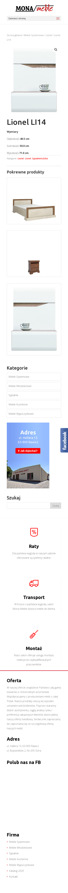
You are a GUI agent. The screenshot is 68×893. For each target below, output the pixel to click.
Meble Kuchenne (18, 404)
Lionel (49, 35)
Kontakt (13, 876)
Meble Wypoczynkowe (21, 413)
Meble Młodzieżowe (20, 386)
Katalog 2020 (16, 871)
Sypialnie (13, 395)
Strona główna (14, 35)
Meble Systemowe (34, 35)
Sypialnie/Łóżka (40, 158)
